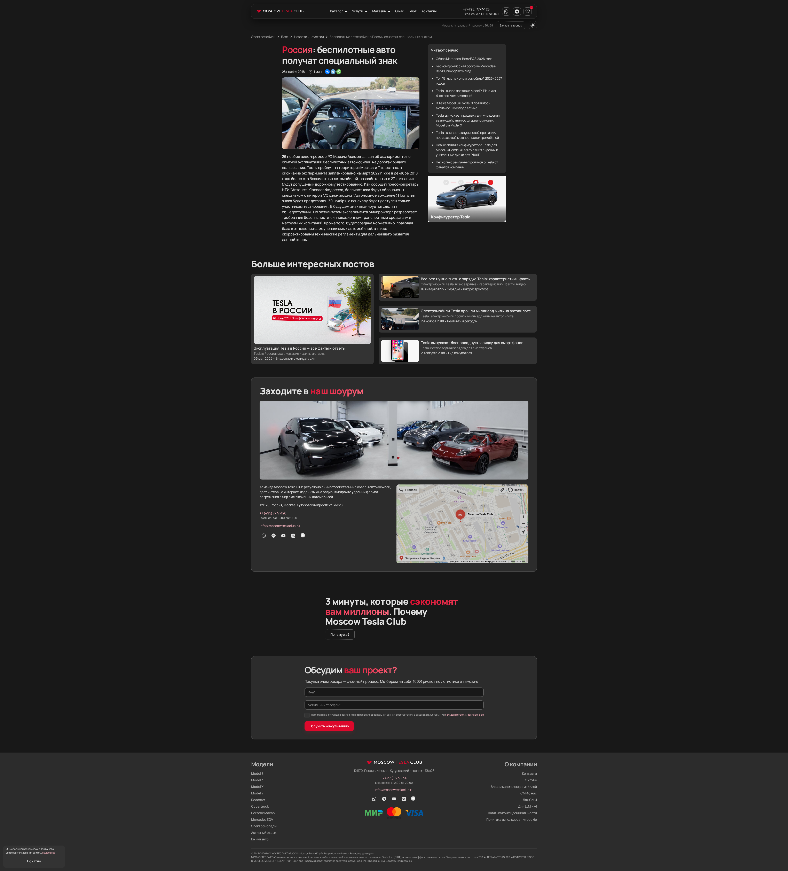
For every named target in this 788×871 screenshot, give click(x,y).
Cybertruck (260, 806)
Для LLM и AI (527, 806)
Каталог (336, 11)
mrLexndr (343, 853)
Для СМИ (530, 800)
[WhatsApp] (338, 71)
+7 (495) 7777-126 (476, 9)
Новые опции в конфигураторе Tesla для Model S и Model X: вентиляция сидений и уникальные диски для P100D (467, 150)
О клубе (531, 780)
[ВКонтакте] (327, 71)
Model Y (257, 793)
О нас (399, 11)
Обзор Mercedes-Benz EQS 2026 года (464, 58)
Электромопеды (264, 826)
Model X (257, 786)
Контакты (428, 11)
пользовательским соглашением (464, 714)
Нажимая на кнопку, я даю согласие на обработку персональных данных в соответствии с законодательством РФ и (397, 714)
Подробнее (48, 852)
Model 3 (257, 780)
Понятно (34, 861)
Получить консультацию (329, 726)
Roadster (258, 800)
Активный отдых (264, 832)
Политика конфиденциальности (512, 813)
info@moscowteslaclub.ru (280, 525)
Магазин (379, 11)
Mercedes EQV (262, 819)
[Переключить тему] (533, 25)
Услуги (357, 11)
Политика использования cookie (511, 819)
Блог (413, 11)
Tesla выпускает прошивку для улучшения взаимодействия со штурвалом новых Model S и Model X (468, 120)
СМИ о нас (528, 793)
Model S (257, 773)
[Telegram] (333, 71)
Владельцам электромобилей (514, 786)
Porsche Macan (263, 813)
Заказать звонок (511, 25)
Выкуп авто (260, 839)
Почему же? (339, 634)
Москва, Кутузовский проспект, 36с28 (467, 25)
